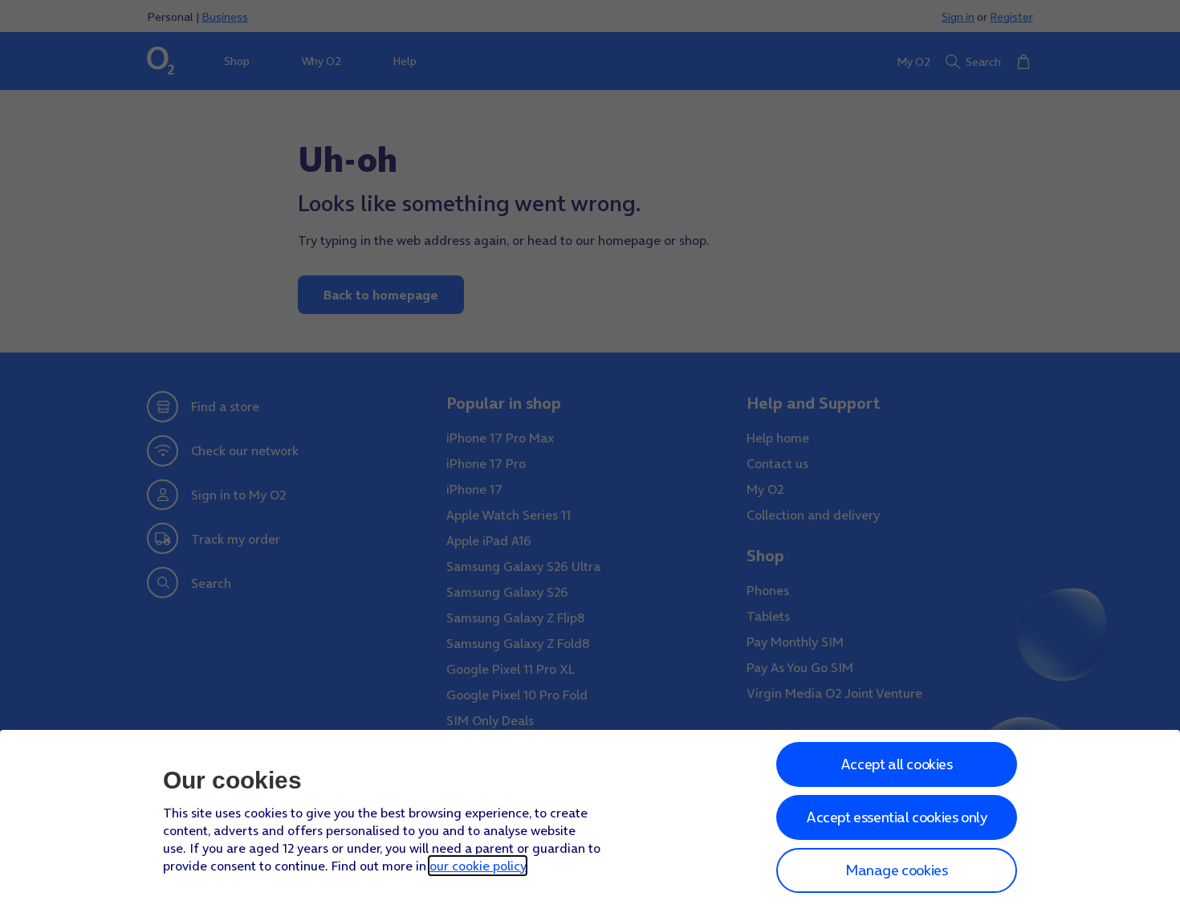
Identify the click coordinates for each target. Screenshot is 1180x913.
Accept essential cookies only (896, 817)
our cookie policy (477, 865)
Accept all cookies (896, 764)
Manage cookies (896, 870)
